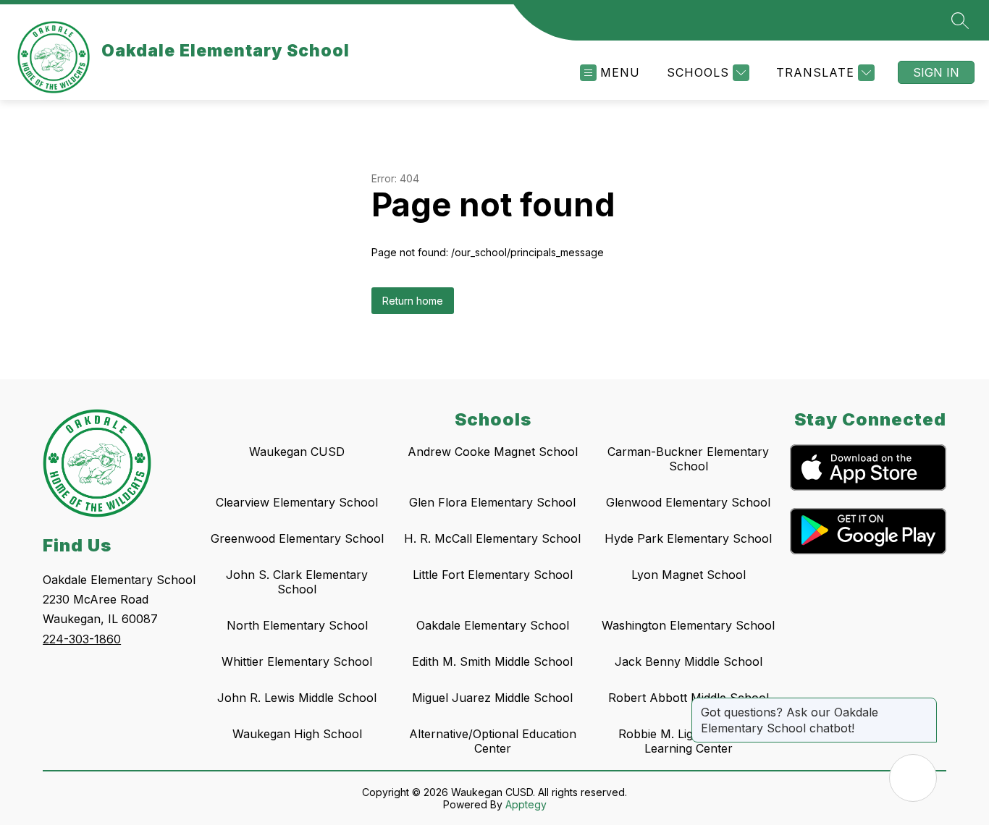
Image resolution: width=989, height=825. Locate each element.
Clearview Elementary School (297, 502)
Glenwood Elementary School (688, 502)
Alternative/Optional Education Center (492, 741)
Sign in (936, 72)
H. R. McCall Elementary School (492, 538)
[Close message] (925, 705)
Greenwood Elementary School (297, 538)
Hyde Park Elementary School (688, 538)
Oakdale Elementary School (492, 625)
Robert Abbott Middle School (688, 697)
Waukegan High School (297, 734)
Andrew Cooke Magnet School (493, 451)
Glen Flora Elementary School (492, 502)
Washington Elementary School (688, 625)
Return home (412, 301)
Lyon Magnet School (688, 574)
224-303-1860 (82, 639)
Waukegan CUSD (297, 451)
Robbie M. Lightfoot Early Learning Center (688, 741)
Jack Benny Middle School (688, 661)
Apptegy (526, 804)
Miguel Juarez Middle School (492, 697)
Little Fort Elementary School (493, 574)
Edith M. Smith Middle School (492, 661)
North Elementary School (297, 625)
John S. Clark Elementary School (297, 581)
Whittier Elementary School (297, 661)
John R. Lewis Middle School (296, 697)
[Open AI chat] (913, 778)
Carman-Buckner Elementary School (688, 458)
